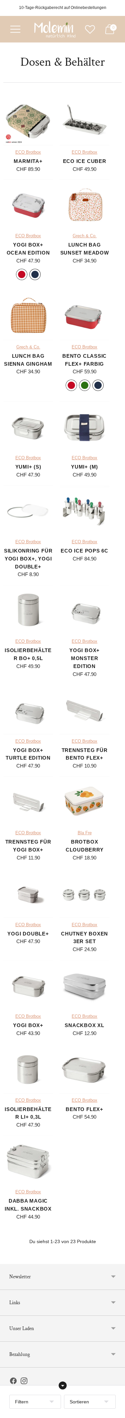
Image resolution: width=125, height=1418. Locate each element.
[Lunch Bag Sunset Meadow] (84, 204)
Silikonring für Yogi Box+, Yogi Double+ (28, 558)
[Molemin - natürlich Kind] (54, 29)
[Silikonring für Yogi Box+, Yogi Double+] (28, 510)
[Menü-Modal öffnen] (15, 29)
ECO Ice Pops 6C (84, 551)
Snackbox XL (84, 1025)
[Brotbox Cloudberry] (84, 801)
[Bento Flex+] (84, 1068)
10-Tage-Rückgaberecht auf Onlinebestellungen (62, 7)
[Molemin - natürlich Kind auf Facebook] (13, 1382)
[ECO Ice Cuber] (84, 120)
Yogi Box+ (28, 1025)
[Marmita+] (28, 120)
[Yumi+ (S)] (28, 426)
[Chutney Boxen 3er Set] (84, 893)
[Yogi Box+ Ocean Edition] (28, 204)
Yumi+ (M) (84, 467)
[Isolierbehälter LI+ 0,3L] (28, 1068)
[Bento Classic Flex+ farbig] (84, 315)
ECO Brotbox (28, 152)
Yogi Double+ (28, 933)
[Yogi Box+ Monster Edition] (84, 609)
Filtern (21, 1401)
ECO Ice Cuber (84, 161)
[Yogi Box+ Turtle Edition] (28, 709)
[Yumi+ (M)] (84, 426)
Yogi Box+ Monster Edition (84, 658)
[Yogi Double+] (28, 893)
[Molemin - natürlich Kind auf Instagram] (24, 1382)
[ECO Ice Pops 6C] (84, 510)
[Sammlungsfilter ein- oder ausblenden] (63, 1385)
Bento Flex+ (84, 1109)
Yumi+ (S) (28, 467)
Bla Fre (85, 833)
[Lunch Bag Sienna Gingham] (28, 315)
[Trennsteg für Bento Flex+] (84, 709)
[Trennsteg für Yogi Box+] (28, 801)
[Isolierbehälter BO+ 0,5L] (28, 609)
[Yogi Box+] (28, 984)
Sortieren (79, 1401)
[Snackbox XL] (84, 984)
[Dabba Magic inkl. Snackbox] (28, 1160)
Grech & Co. (85, 236)
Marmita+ (28, 161)
